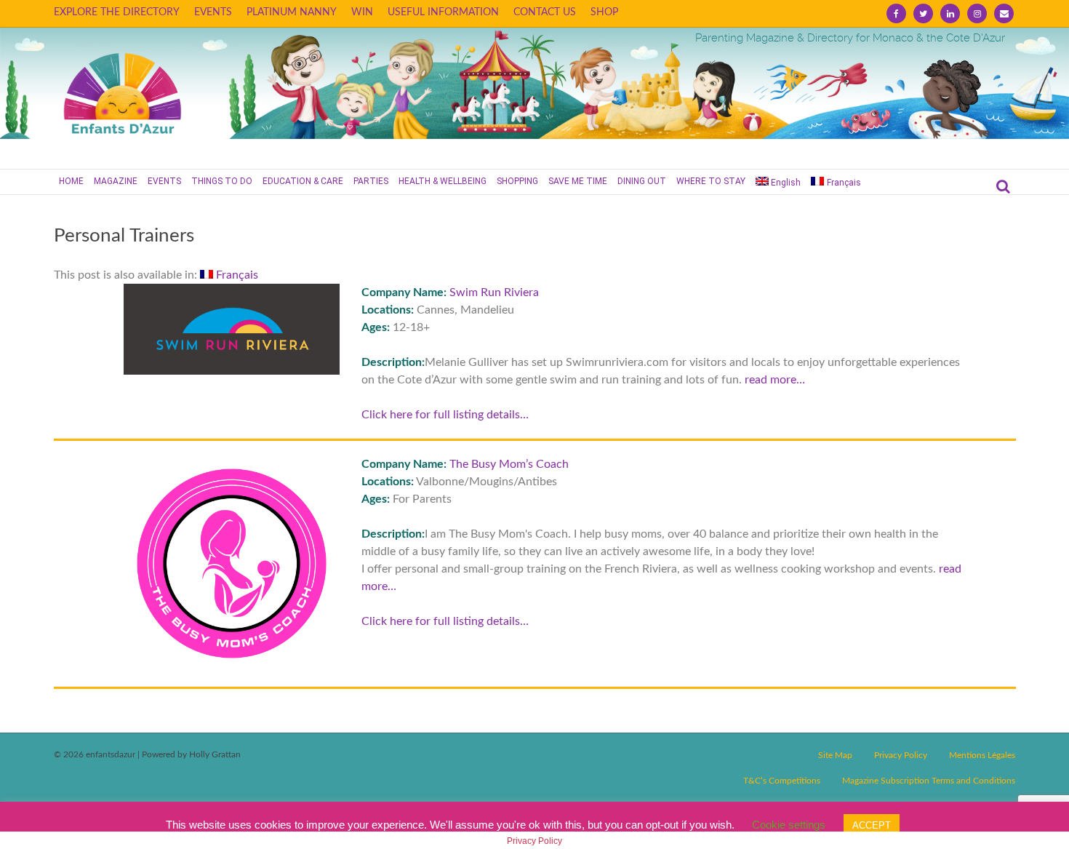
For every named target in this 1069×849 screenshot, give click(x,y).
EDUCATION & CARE (303, 181)
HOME (71, 181)
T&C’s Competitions (781, 780)
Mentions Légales (982, 755)
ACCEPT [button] (871, 825)
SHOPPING (517, 181)
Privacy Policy (900, 755)
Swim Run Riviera (494, 292)
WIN (362, 12)
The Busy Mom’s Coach (509, 464)
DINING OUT (641, 181)
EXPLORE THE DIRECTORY (117, 12)
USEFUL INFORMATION (443, 12)
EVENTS (213, 12)
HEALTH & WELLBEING (443, 181)
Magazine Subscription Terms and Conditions (928, 780)
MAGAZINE (115, 181)
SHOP (604, 12)
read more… (775, 380)
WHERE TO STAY (710, 181)
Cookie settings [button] (788, 824)
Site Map (835, 755)
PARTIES (370, 181)
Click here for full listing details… (445, 414)
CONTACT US (544, 12)
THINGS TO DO (221, 181)
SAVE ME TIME (577, 181)
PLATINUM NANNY (292, 12)
